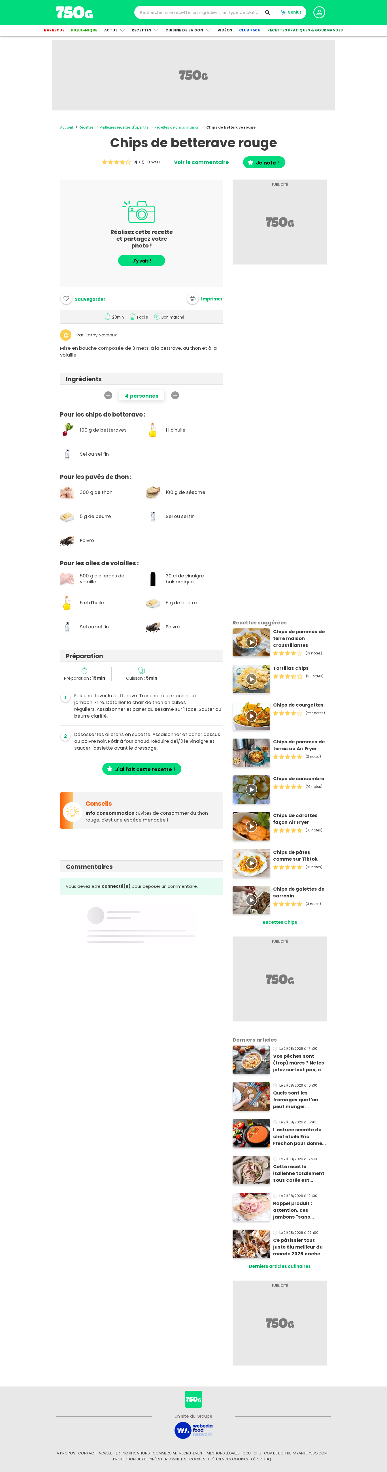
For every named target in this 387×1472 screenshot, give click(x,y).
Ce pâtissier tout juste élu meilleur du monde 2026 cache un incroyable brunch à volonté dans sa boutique (299, 1247)
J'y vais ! (141, 261)
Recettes (141, 30)
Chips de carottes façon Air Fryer (295, 818)
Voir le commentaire (201, 162)
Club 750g (250, 30)
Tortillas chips (291, 668)
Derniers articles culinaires (280, 1266)
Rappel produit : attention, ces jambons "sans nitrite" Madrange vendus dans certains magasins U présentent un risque (299, 1210)
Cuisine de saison (184, 30)
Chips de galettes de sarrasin (298, 892)
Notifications (136, 1453)
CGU (247, 1453)
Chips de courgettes (298, 705)
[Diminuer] (108, 395)
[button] (205, 298)
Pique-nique (84, 30)
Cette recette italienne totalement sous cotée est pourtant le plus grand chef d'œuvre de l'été (298, 1173)
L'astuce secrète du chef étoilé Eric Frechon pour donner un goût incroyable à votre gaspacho (298, 1137)
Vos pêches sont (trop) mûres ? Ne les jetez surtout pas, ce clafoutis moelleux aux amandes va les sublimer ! (298, 1063)
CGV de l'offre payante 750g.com (296, 1453)
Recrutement (191, 1453)
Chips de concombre (298, 778)
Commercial (165, 1453)
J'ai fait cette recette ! (145, 769)
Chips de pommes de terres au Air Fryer (299, 745)
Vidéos (225, 30)
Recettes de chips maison (176, 127)
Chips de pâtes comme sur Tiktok (295, 855)
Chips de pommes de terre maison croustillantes (299, 638)
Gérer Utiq (261, 1459)
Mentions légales (223, 1453)
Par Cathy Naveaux (96, 335)
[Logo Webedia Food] (193, 1430)
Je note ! (267, 162)
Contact (87, 1453)
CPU (257, 1453)
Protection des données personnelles (149, 1459)
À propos (66, 1453)
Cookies (197, 1459)
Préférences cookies (228, 1459)
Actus (111, 30)
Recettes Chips (280, 922)
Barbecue (54, 30)
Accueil (66, 127)
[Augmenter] (175, 395)
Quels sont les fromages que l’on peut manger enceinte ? (295, 1100)
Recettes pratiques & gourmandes (305, 30)
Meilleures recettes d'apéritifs (123, 127)
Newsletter (109, 1453)
